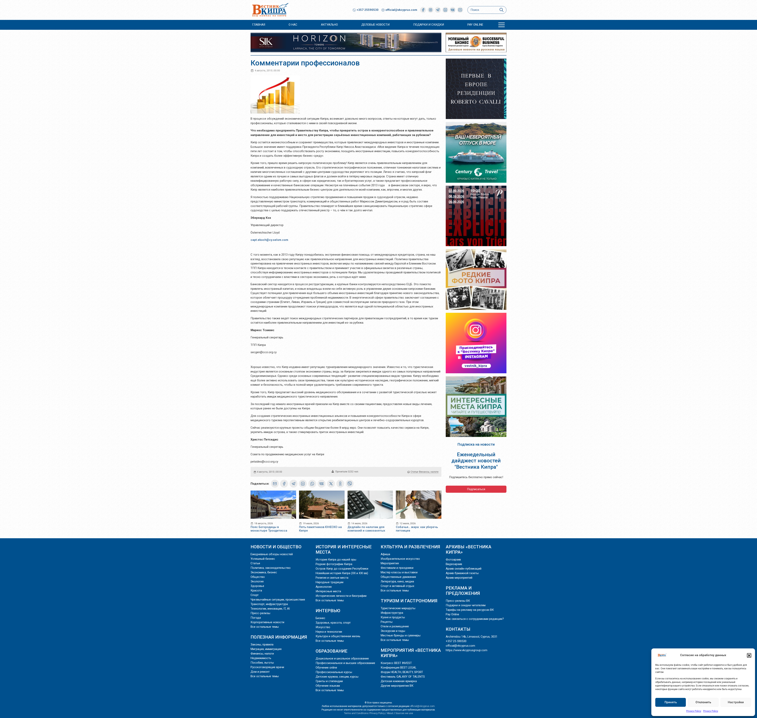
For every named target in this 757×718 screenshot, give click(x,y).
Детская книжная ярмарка (399, 681)
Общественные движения (398, 577)
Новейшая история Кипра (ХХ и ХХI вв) (342, 573)
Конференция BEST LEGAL (399, 667)
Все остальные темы (265, 627)
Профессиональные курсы (334, 672)
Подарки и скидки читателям (466, 605)
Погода (256, 617)
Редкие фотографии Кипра (334, 564)
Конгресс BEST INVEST (396, 663)
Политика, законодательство (271, 568)
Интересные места (328, 591)
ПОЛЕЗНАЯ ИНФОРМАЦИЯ (279, 637)
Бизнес (320, 618)
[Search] (501, 10)
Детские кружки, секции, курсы (337, 676)
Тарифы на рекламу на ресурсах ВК (470, 610)
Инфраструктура (392, 613)
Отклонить (703, 702)
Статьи (414, 471)
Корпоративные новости (267, 622)
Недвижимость (261, 658)
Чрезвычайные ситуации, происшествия (278, 599)
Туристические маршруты (398, 608)
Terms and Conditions (356, 713)
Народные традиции (329, 582)
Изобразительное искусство (400, 559)
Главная (258, 24)
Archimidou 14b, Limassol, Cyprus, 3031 (471, 636)
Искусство (323, 627)
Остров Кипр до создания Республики (342, 568)
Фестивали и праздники (397, 568)
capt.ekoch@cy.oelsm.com (269, 240)
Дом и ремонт (260, 671)
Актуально (329, 24)
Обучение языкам (328, 685)
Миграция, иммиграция (266, 649)
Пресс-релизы (260, 613)
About (390, 713)
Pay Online (475, 24)
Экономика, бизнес (264, 572)
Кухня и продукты (393, 617)
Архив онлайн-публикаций (463, 568)
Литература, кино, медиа (397, 581)
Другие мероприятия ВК (397, 685)
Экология (257, 581)
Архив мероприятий (459, 577)
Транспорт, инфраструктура (269, 604)
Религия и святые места (332, 577)
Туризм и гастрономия (409, 600)
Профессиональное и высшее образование (345, 663)
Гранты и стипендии (329, 681)
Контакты (458, 629)
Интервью (328, 610)
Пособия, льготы (262, 662)
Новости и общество (276, 546)
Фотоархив (453, 559)
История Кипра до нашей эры (336, 559)
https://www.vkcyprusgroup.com (466, 650)
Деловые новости (375, 24)
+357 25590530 (367, 10)
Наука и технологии (329, 631)
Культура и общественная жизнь (338, 636)
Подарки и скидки (428, 24)
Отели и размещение (395, 626)
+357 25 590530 (456, 641)
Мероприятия (390, 563)
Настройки (736, 702)
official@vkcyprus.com (401, 10)
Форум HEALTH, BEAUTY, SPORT (402, 672)
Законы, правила (262, 644)
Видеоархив (454, 564)
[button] (749, 655)
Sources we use (404, 713)
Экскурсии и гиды (393, 631)
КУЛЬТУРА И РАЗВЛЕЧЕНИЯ (410, 546)
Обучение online (326, 667)
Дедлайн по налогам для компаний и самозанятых (366, 528)
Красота (256, 590)
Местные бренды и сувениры (400, 635)
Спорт (255, 595)
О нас (293, 24)
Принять (671, 702)
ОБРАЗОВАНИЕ (331, 651)
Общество (258, 577)
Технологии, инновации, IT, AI (270, 608)
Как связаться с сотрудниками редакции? (475, 619)
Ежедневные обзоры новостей (272, 554)
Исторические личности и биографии (341, 596)
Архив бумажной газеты (462, 573)
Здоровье (257, 586)
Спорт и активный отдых (397, 586)
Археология (324, 587)
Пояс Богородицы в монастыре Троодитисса (269, 528)
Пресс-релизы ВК (458, 601)
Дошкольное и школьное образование (342, 658)
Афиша (385, 554)
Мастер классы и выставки (399, 572)
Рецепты (386, 622)
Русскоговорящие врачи (267, 667)
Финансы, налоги (428, 471)
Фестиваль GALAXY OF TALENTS (403, 676)
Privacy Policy (693, 711)
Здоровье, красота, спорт (333, 622)
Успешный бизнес (263, 559)
